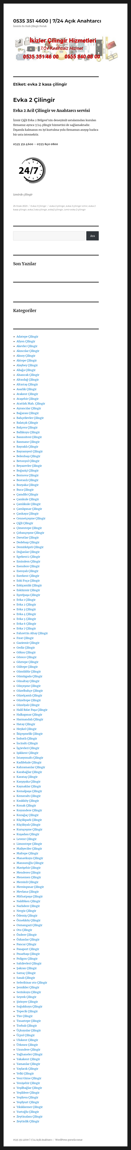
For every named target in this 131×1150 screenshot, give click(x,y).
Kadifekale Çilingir (29, 762)
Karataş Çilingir (27, 776)
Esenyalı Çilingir (27, 571)
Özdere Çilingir (27, 934)
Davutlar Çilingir (28, 537)
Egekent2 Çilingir (28, 556)
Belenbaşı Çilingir (28, 456)
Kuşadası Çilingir (28, 834)
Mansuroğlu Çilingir (30, 863)
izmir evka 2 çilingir (75, 209)
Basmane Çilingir (28, 441)
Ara (92, 236)
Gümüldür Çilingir (29, 671)
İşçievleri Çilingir (28, 748)
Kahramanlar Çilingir (31, 767)
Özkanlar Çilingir (28, 939)
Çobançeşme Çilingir (30, 532)
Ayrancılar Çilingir (29, 408)
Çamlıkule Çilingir (29, 504)
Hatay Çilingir (26, 724)
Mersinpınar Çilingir (30, 887)
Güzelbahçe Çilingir (30, 690)
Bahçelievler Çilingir (30, 418)
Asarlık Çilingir (27, 389)
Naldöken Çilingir (28, 901)
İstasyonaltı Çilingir (30, 757)
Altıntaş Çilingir (27, 384)
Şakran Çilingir (27, 968)
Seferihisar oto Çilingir (32, 982)
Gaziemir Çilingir (28, 642)
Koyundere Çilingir (29, 810)
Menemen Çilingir (29, 877)
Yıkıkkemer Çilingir (30, 1107)
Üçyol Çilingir (26, 1035)
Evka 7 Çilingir (26, 628)
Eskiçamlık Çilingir (29, 585)
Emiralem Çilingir (28, 561)
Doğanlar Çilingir (28, 552)
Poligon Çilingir (27, 958)
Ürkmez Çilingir (27, 1044)
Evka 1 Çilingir (26, 599)
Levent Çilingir (27, 839)
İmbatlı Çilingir (27, 738)
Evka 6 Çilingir (26, 623)
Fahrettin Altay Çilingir (32, 633)
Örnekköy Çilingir (28, 920)
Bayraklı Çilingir (27, 446)
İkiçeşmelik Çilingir (30, 733)
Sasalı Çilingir (26, 977)
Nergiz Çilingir (26, 910)
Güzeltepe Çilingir (29, 700)
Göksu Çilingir (26, 652)
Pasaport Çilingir (28, 949)
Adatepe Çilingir (27, 336)
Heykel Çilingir (27, 729)
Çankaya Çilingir (28, 513)
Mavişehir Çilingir (29, 867)
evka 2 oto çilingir (37, 209)
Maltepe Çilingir (27, 853)
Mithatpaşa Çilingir (30, 896)
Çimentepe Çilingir (29, 528)
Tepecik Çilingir (27, 1011)
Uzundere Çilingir (28, 1049)
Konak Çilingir (26, 805)
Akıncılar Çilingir (28, 351)
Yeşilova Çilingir (27, 1097)
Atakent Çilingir (27, 394)
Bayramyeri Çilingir (30, 451)
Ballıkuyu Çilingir (28, 432)
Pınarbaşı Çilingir (28, 954)
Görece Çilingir (27, 657)
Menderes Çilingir (29, 872)
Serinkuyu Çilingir (29, 992)
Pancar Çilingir (26, 944)
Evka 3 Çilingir (26, 609)
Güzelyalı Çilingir (28, 705)
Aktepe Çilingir (27, 360)
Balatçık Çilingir (27, 422)
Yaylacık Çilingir (27, 1068)
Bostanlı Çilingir (27, 480)
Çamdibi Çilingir (27, 494)
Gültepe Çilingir (27, 666)
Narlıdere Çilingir (28, 906)
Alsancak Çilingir (28, 374)
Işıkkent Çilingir (27, 753)
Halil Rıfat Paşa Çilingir (32, 709)
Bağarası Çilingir (28, 413)
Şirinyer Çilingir (27, 1001)
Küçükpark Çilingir (29, 820)
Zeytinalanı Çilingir (29, 1116)
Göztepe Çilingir (27, 662)
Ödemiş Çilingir (27, 915)
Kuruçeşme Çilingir (29, 829)
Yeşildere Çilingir (28, 1092)
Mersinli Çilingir (27, 882)
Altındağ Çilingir (28, 379)
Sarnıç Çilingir (26, 973)
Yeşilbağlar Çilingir (29, 1088)
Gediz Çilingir (26, 647)
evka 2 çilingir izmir (77, 206)
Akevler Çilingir (27, 346)
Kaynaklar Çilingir (29, 786)
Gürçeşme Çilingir (29, 686)
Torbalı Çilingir (27, 1025)
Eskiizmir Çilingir (28, 590)
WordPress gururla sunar (69, 1139)
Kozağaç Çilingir (28, 815)
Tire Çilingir (25, 1016)
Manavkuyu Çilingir (30, 858)
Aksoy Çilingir (26, 355)
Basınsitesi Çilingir (29, 437)
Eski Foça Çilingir (28, 580)
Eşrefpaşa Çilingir (28, 595)
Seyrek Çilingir (26, 997)
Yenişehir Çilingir (28, 1083)
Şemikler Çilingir (28, 987)
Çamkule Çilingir (28, 499)
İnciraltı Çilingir (27, 743)
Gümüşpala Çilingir (29, 676)
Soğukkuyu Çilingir (29, 1006)
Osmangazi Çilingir (29, 925)
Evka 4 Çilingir (26, 614)
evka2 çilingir (55, 209)
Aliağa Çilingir (26, 370)
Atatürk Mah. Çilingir (31, 403)
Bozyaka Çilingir (28, 485)
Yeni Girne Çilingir (29, 1078)
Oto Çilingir (24, 930)
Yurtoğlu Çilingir (28, 1111)
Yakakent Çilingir (28, 1059)
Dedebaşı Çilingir (28, 542)
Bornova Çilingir (28, 475)
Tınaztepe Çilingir (29, 1021)
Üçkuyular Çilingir (29, 1030)
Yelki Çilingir (25, 1073)
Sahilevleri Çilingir (29, 963)
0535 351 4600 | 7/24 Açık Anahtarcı (57, 21)
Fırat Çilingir (25, 638)
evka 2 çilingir (57, 206)
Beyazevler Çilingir (29, 465)
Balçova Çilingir (27, 427)
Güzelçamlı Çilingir (29, 695)
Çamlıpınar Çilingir (29, 508)
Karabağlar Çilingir (29, 772)
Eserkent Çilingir (28, 575)
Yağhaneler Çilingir (29, 1054)
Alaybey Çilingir (27, 365)
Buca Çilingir (25, 489)
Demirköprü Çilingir (30, 547)
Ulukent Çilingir (27, 1040)
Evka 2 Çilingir (34, 99)
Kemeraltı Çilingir (29, 796)
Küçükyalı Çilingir (28, 824)
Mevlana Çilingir (28, 891)
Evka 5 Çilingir (26, 619)
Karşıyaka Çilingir (28, 781)
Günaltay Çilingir (28, 681)
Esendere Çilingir (28, 566)
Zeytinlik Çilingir (28, 1121)
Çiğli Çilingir (25, 523)
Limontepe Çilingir (29, 843)
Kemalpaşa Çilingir (29, 791)
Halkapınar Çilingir (29, 714)
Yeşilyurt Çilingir (28, 1102)
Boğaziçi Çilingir (28, 470)
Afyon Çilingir (26, 341)
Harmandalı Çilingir (30, 719)
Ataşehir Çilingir (28, 398)
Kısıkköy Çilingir (28, 800)
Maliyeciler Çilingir (29, 848)
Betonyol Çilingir (28, 461)
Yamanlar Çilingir (28, 1064)
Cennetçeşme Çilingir (31, 518)
